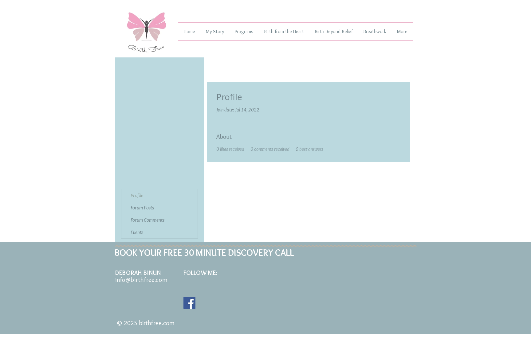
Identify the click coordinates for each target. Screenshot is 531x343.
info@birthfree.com (141, 279)
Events (137, 232)
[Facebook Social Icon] (189, 303)
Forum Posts (142, 208)
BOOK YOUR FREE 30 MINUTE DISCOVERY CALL (204, 252)
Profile (137, 195)
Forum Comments (147, 220)
